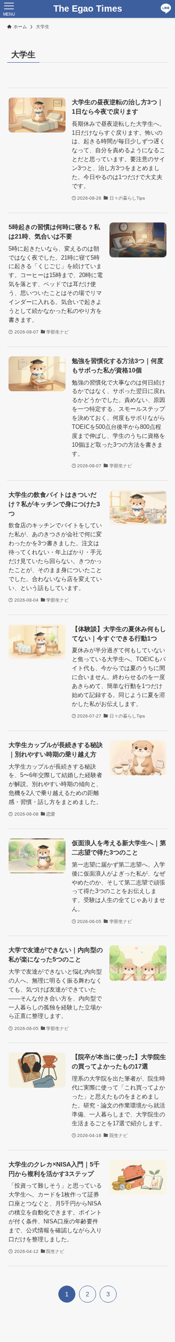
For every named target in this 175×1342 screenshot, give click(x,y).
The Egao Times (87, 8)
